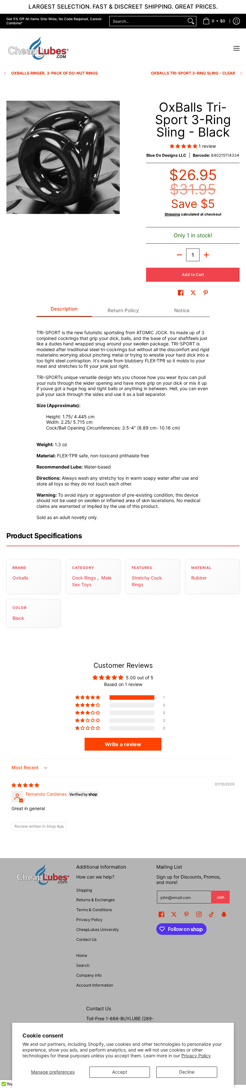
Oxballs (20, 577)
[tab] (64, 311)
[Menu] (236, 48)
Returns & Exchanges (95, 899)
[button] (184, 146)
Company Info (89, 975)
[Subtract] (179, 254)
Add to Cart (193, 274)
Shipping (172, 214)
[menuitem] (214, 21)
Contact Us (86, 939)
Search (82, 965)
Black (18, 618)
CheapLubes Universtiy (97, 929)
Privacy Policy (196, 1055)
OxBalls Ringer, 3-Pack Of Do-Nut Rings (54, 73)
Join (220, 897)
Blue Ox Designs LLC (166, 155)
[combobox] (148, 21)
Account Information (94, 985)
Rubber (199, 577)
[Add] (206, 254)
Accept (119, 1072)
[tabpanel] (123, 421)
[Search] (191, 21)
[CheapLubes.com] (38, 48)
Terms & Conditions (94, 909)
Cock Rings (84, 577)
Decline (186, 1072)
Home (81, 955)
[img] (25, 785)
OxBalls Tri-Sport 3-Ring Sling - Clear (193, 73)
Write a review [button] (123, 744)
